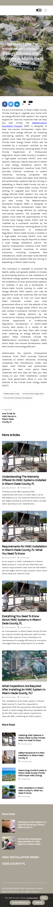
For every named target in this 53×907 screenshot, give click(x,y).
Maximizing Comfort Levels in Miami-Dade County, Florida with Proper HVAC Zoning (32, 773)
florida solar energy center (33, 394)
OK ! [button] (44, 898)
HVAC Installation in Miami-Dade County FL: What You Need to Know (31, 790)
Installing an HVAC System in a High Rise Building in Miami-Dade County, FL (32, 824)
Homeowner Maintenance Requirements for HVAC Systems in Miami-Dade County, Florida (29, 841)
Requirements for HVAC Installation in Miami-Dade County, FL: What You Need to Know (24, 550)
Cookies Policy (32, 898)
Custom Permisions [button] (20, 903)
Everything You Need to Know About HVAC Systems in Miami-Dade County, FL (22, 619)
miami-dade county (12, 394)
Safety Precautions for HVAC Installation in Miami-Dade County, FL (31, 755)
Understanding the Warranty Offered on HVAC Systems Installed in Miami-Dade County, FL (24, 480)
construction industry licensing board (18, 398)
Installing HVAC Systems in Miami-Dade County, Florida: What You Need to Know (31, 738)
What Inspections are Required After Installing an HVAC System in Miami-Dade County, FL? (23, 689)
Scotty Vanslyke (14, 69)
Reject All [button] (38, 903)
